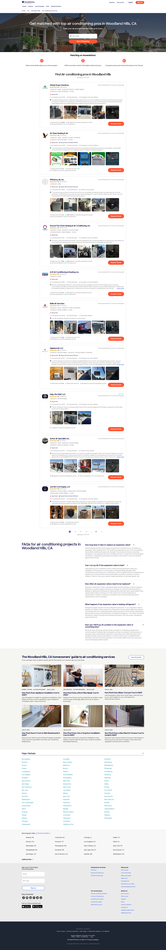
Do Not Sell (84, 936)
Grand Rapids (68, 775)
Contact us (124, 907)
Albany (65, 793)
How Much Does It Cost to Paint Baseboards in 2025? (41, 734)
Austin (106, 781)
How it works (125, 893)
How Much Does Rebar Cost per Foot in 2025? (123, 693)
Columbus (66, 821)
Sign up (33, 888)
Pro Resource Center (97, 899)
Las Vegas (66, 790)
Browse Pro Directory (97, 873)
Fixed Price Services (97, 875)
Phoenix (24, 762)
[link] (83, 88)
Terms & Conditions (93, 939)
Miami (24, 809)
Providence (108, 771)
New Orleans (67, 762)
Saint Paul (66, 781)
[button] (56, 112)
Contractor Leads (96, 902)
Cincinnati (66, 815)
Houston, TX (59, 842)
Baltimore (66, 765)
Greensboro (67, 806)
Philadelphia (108, 765)
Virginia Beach (109, 809)
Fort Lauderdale (27, 803)
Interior (24, 6)
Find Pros (93, 870)
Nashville (107, 778)
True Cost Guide (126, 873)
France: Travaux (61, 931)
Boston (65, 768)
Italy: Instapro (83, 931)
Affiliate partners (126, 913)
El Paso (106, 787)
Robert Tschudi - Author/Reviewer (33, 689)
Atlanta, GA (30, 837)
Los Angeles (26, 775)
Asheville (66, 799)
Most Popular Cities (28, 833)
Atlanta (24, 818)
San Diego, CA (31, 854)
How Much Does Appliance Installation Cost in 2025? (40, 694)
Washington (26, 799)
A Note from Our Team (127, 884)
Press (122, 902)
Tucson (24, 765)
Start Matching (83, 41)
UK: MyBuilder (105, 931)
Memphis (107, 775)
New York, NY (118, 846)
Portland (107, 759)
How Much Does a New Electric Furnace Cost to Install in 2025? (124, 734)
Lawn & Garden (39, 6)
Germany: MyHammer (72, 931)
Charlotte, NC (60, 837)
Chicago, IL (88, 837)
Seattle (107, 812)
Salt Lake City (109, 799)
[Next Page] (102, 532)
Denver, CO (30, 842)
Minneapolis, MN (60, 846)
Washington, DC (118, 854)
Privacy (73, 936)
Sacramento (26, 781)
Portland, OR (59, 850)
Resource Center (126, 875)
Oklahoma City (68, 824)
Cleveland (66, 818)
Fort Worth (108, 790)
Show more (120, 288)
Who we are (124, 896)
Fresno (24, 768)
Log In (130, 2)
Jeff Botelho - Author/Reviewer (74, 689)
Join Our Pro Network (97, 896)
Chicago (25, 821)
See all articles (136, 657)
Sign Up (140, 2)
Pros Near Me (125, 881)
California (78, 936)
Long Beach (26, 771)
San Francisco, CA (61, 854)
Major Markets (28, 753)
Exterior (30, 6)
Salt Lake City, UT (90, 850)
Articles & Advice (56, 6)
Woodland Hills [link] (35, 11)
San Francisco (27, 787)
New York (66, 796)
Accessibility (91, 936)
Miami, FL (116, 842)
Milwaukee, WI (31, 846)
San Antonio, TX (118, 850)
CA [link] (28, 11)
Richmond (108, 806)
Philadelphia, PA (31, 850)
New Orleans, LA (90, 846)
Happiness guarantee (127, 910)
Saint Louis (67, 787)
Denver (24, 793)
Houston (107, 793)
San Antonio (108, 796)
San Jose (25, 790)
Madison (107, 815)
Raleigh (65, 809)
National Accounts (96, 904)
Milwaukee (108, 818)
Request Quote (116, 124)
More (47, 6)
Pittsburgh (108, 768)
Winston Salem (68, 812)
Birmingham (26, 759)
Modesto (25, 778)
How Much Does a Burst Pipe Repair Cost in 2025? (81, 694)
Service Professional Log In (99, 893)
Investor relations (126, 904)
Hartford (25, 796)
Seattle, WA (88, 854)
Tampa (24, 815)
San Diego (25, 784)
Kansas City (67, 784)
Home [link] (23, 11)
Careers (123, 899)
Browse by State (43, 833)
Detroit (65, 771)
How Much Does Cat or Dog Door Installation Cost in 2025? (81, 734)
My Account (124, 870)
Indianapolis (26, 824)
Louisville (66, 759)
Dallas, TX (116, 837)
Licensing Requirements (128, 886)
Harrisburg (108, 762)
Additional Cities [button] (26, 859)
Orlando (25, 812)
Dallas (106, 784)
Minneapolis (67, 778)
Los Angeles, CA (89, 842)
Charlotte (66, 803)
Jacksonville (26, 806)
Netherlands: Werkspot (94, 931)
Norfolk (106, 803)
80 (96, 531)
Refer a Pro (124, 878)
